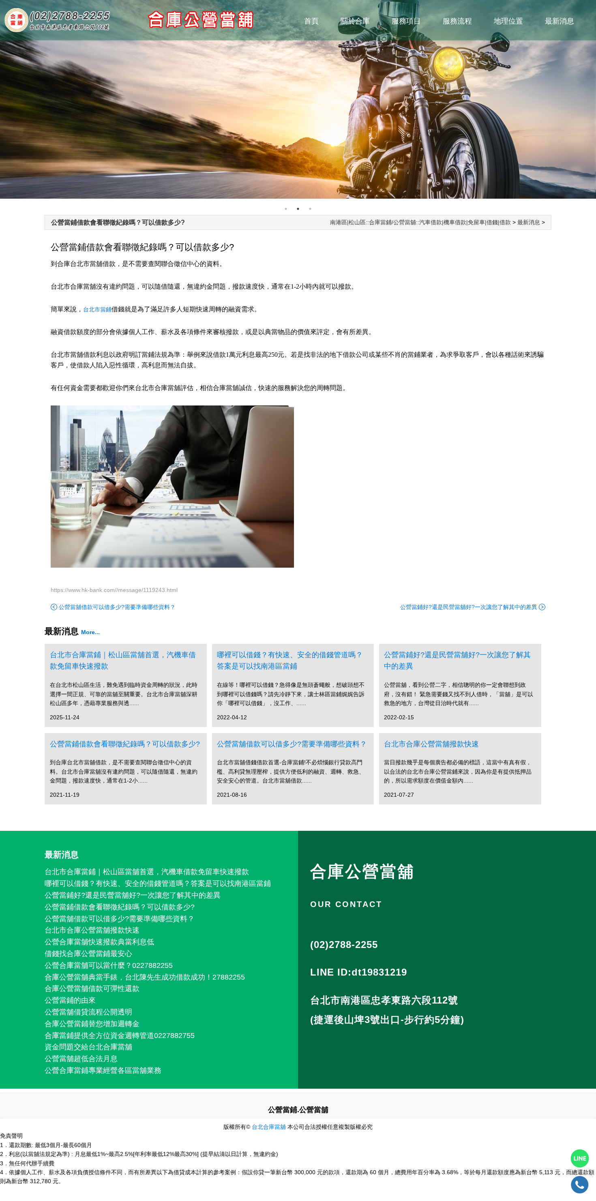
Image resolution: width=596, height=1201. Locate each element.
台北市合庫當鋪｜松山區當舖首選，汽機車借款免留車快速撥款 (123, 661)
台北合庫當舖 (269, 1127)
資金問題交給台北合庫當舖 (88, 1047)
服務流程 (457, 21)
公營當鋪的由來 (70, 1000)
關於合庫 (355, 21)
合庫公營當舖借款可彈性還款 (92, 988)
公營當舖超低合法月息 (81, 1059)
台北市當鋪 (97, 309)
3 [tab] (310, 209)
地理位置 (508, 21)
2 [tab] (298, 209)
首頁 (311, 21)
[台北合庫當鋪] (298, 99)
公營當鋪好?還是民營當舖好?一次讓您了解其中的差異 (468, 607)
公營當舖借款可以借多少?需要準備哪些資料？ (117, 607)
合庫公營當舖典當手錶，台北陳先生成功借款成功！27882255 (145, 977)
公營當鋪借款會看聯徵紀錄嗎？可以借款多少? (118, 222)
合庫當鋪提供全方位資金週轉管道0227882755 (120, 1036)
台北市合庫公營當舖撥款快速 (431, 744)
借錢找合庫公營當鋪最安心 (88, 954)
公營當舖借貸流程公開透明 (88, 1012)
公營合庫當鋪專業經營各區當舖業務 (103, 1070)
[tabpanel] (298, 99)
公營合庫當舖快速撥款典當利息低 (99, 942)
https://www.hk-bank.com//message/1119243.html (114, 590)
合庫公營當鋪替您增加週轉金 (92, 1024)
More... (90, 632)
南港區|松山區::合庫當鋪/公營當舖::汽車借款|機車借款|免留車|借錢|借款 (420, 222)
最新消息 (559, 21)
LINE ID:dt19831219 (358, 972)
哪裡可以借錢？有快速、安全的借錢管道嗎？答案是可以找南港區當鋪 (290, 661)
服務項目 (406, 21)
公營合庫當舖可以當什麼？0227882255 (109, 965)
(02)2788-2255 (344, 944)
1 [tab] (286, 209)
